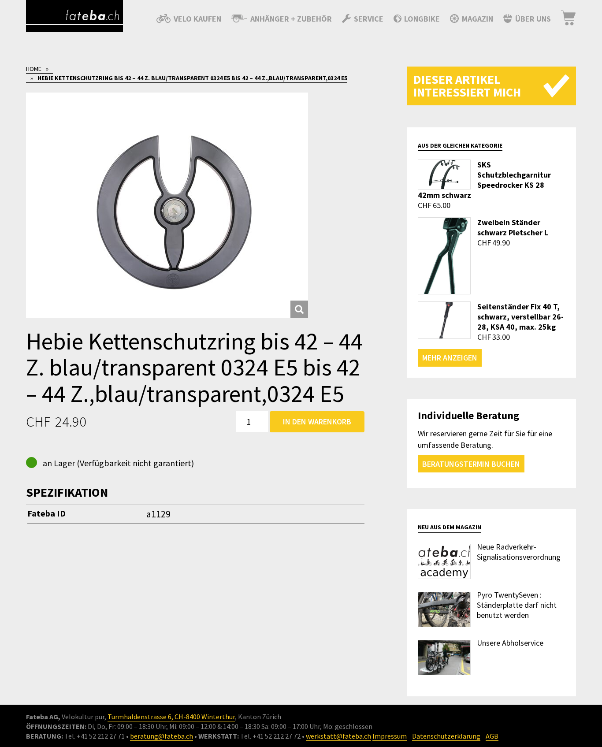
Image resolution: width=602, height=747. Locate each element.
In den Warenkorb (317, 421)
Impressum (389, 736)
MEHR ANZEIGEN (449, 358)
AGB (492, 736)
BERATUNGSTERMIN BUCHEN (471, 464)
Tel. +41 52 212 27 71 (94, 736)
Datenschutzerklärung (446, 736)
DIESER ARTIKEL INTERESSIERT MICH (467, 85)
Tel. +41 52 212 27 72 (270, 736)
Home (33, 69)
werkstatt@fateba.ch (338, 736)
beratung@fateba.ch (161, 736)
